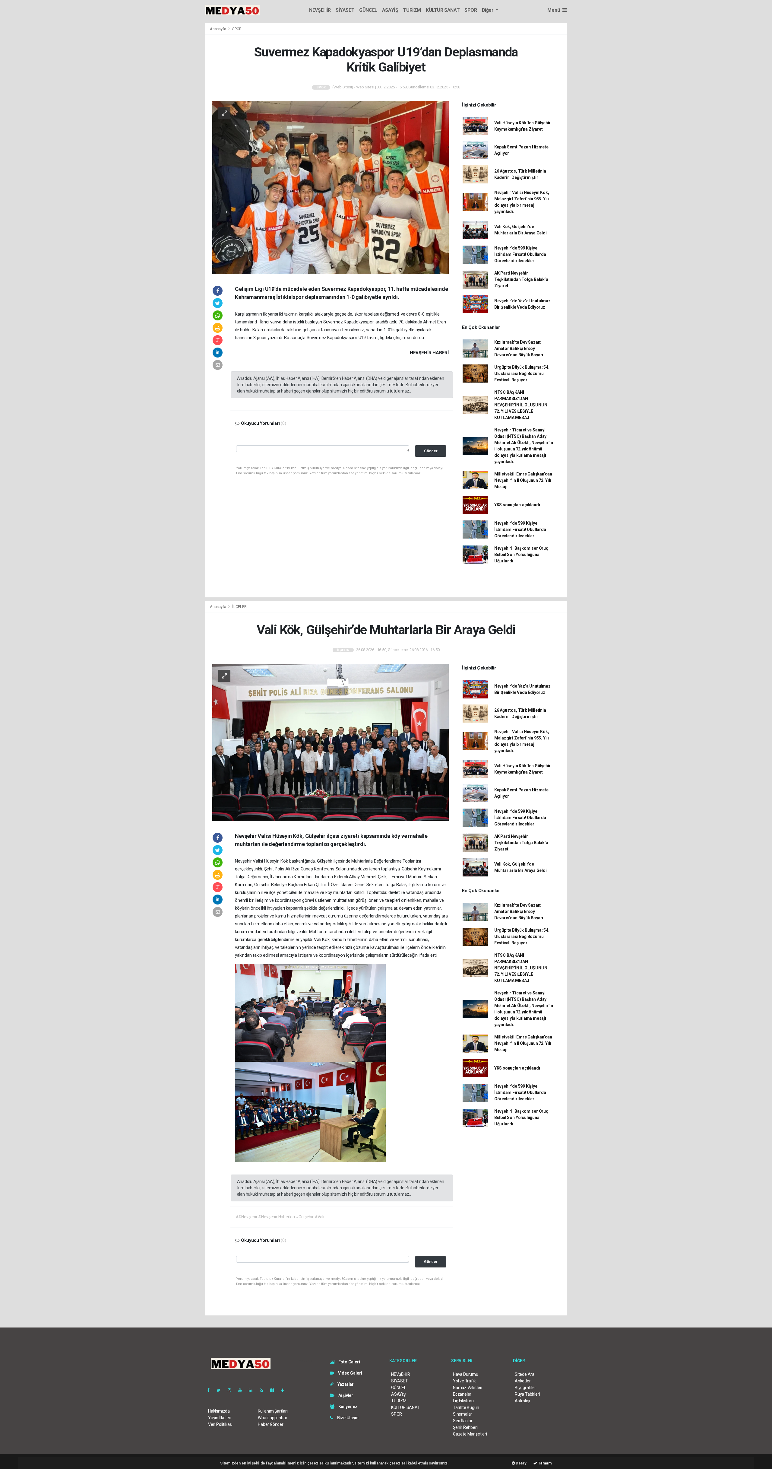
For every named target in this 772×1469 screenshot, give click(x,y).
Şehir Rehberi (465, 1427)
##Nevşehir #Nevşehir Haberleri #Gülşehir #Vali (280, 1216)
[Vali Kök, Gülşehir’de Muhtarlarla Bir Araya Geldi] (330, 742)
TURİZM (412, 10)
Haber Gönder (270, 1424)
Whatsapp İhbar (272, 1417)
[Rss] (264, 1390)
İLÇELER (239, 606)
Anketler (522, 1380)
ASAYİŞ (390, 10)
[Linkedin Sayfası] (253, 1390)
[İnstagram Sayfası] (232, 1390)
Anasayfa (218, 29)
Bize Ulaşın (347, 1417)
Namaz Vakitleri (467, 1387)
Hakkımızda (219, 1411)
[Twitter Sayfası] (221, 1390)
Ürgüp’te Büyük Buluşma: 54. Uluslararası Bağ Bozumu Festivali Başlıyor (521, 373)
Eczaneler (462, 1394)
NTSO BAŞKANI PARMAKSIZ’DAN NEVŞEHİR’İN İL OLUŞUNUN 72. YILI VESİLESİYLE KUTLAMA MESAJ (520, 405)
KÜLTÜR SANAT (443, 10)
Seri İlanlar (463, 1420)
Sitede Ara (524, 1374)
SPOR (470, 10)
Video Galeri (349, 1373)
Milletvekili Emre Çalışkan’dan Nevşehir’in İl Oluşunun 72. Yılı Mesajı (523, 480)
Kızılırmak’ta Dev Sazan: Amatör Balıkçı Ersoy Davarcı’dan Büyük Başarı (518, 348)
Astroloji (522, 1400)
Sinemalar (462, 1414)
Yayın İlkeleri (219, 1417)
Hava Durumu (465, 1374)
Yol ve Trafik (464, 1380)
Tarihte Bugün (466, 1407)
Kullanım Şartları (273, 1411)
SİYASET (345, 10)
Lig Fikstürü (463, 1400)
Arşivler (345, 1395)
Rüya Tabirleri (527, 1394)
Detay (521, 1463)
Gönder (431, 451)
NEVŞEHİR (320, 10)
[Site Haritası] (274, 1390)
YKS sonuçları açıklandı (517, 504)
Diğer (488, 10)
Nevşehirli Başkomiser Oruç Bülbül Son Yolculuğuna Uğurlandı (521, 554)
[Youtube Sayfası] (242, 1390)
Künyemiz (347, 1406)
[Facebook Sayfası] (210, 1390)
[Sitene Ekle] (285, 1390)
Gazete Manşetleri (470, 1434)
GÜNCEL (368, 10)
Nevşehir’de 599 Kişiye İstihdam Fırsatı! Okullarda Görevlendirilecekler (520, 254)
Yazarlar (345, 1384)
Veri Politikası (220, 1424)
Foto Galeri (348, 1361)
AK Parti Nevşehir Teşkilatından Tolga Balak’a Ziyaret (521, 279)
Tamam (544, 1463)
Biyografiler (525, 1387)
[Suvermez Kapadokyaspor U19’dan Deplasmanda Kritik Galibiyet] (330, 187)
